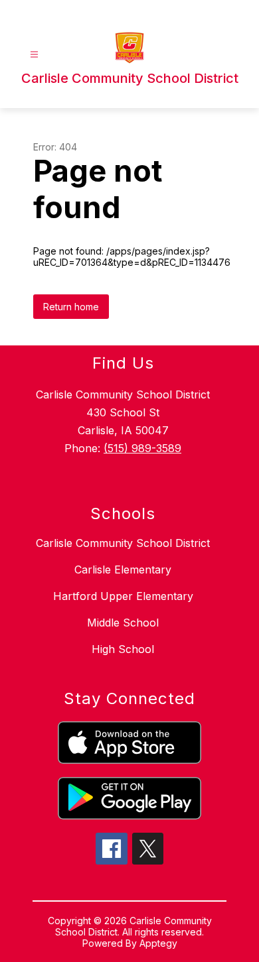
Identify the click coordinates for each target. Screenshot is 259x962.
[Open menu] (34, 54)
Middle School (123, 622)
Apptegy (158, 943)
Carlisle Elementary (122, 569)
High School (123, 649)
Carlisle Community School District (123, 543)
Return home (71, 306)
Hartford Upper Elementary (123, 596)
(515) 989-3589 (142, 448)
